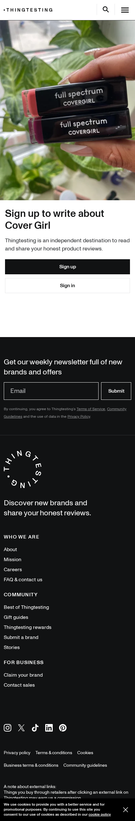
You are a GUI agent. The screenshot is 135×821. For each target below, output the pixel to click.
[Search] (106, 9)
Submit (116, 391)
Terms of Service (91, 409)
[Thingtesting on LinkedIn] (49, 729)
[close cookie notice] (125, 809)
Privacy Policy (79, 416)
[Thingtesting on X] (21, 729)
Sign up (67, 266)
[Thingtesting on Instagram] (7, 729)
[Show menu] (125, 10)
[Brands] (29, 10)
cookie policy (100, 814)
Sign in (67, 285)
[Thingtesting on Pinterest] (63, 729)
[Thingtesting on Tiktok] (35, 729)
